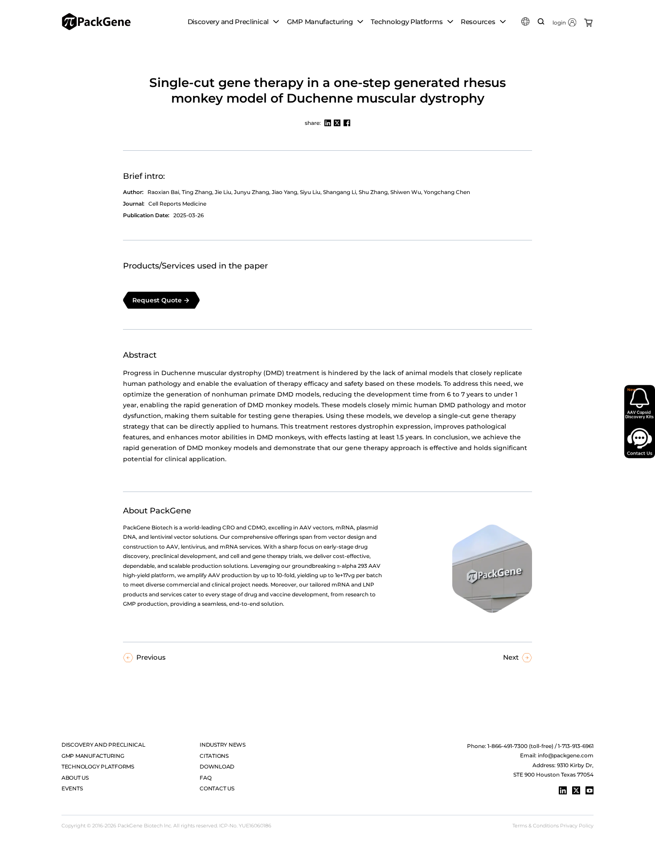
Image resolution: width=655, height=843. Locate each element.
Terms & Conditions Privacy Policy (553, 826)
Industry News (223, 744)
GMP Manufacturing (92, 755)
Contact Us (217, 788)
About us (75, 777)
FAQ (205, 777)
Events (72, 788)
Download (217, 766)
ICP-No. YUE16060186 (245, 826)
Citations (214, 755)
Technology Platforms (97, 766)
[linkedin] (563, 790)
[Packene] (96, 21)
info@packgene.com (566, 755)
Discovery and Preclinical (103, 744)
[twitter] (576, 790)
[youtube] (589, 790)
